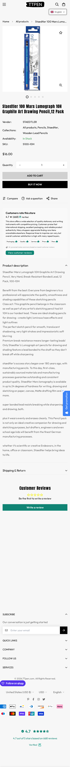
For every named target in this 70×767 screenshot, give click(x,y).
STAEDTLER (30, 122)
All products (22, 21)
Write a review (35, 507)
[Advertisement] (35, 570)
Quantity (7, 165)
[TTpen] (35, 4)
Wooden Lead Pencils (35, 133)
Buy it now (35, 184)
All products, (30, 127)
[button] (63, 4)
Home (6, 21)
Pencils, (42, 127)
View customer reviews (20, 252)
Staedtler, (53, 127)
